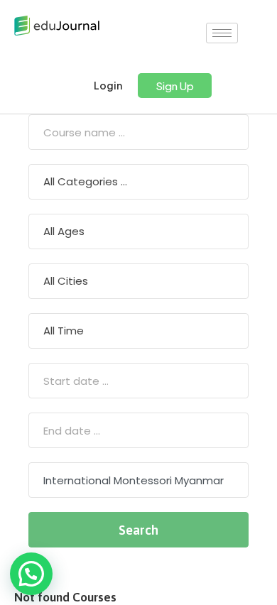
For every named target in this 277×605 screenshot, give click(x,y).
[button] (175, 85)
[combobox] (138, 182)
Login (107, 86)
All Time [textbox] (63, 330)
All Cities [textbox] (65, 280)
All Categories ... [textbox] (85, 181)
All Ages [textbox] (64, 231)
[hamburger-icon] (222, 33)
